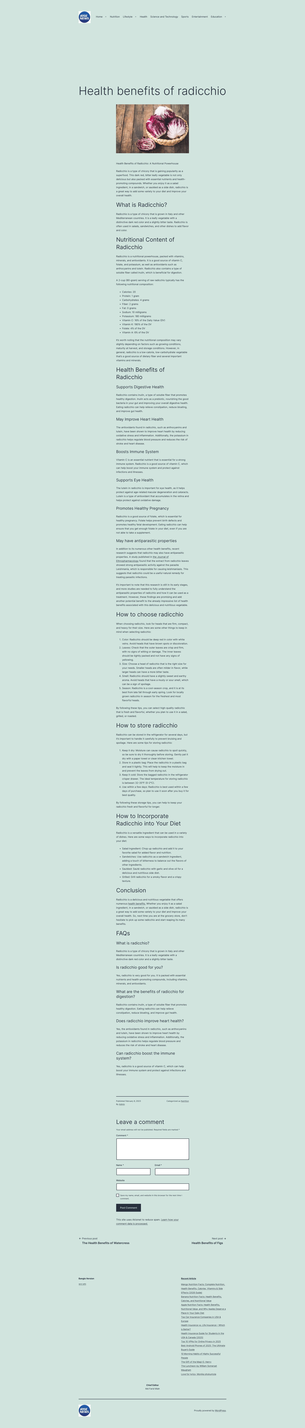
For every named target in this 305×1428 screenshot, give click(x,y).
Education (216, 16)
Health (143, 16)
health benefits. (137, 903)
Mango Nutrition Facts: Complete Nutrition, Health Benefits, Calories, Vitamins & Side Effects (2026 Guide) (203, 1288)
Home (99, 16)
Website (120, 1180)
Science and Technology (164, 16)
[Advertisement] (152, 57)
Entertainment (200, 16)
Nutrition (115, 16)
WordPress (220, 1410)
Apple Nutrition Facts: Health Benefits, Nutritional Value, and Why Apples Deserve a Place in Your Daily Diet (203, 1309)
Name (120, 1165)
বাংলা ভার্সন (82, 1284)
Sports (185, 16)
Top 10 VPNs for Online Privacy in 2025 (201, 1341)
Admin (122, 1104)
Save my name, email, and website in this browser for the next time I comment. (151, 1197)
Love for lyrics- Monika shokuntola (198, 1374)
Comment (122, 1135)
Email (158, 1165)
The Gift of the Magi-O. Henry (196, 1362)
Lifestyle (127, 16)
